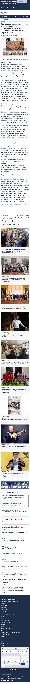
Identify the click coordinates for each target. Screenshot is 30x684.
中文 (17, 7)
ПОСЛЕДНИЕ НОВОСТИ (10, 492)
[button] (15, 44)
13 (16, 659)
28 (19, 663)
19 (12, 661)
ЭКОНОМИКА (4, 605)
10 (4, 659)
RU (3, 7)
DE (7, 7)
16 (27, 659)
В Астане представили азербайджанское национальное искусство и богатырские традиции (14, 475)
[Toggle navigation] (27, 12)
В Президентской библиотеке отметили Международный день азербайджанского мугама (14, 280)
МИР (2, 618)
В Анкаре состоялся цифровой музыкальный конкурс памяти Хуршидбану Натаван (15, 363)
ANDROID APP (4, 643)
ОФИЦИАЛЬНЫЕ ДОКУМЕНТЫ (9, 601)
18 (8, 661)
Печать (13, 35)
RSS (2, 641)
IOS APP (3, 645)
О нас (2, 631)
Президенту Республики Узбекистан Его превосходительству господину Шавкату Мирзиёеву (14, 581)
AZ (1, 7)
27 (16, 663)
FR (9, 7)
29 (23, 663)
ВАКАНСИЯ (4, 637)
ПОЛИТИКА (4, 603)
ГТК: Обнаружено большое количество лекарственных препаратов (13, 560)
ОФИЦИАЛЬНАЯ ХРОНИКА (8, 599)
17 (4, 661)
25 (8, 663)
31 (4, 666)
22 (23, 661)
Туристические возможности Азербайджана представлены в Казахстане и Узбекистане (15, 307)
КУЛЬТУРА (5, 19)
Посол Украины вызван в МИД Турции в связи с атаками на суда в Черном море (13, 504)
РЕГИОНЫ (3, 607)
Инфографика (5, 622)
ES (11, 7)
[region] (15, 544)
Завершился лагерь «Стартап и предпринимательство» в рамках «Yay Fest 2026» (14, 511)
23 (27, 661)
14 (19, 659)
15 (23, 659)
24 (4, 663)
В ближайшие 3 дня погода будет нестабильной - (12, 526)
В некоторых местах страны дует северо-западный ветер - (14, 573)
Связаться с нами (6, 629)
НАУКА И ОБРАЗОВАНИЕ (7, 614)
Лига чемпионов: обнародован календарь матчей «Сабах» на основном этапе (14, 533)
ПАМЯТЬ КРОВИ (5, 620)
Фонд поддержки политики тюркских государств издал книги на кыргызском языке (13, 497)
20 (16, 661)
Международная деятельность (11, 633)
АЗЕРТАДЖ (24, 59)
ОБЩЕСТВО (4, 609)
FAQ (2, 639)
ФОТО (2, 626)
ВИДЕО (3, 624)
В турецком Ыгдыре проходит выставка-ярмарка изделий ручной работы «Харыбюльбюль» (13, 251)
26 (12, 663)
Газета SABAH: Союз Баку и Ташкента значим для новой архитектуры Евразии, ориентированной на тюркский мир (14, 589)
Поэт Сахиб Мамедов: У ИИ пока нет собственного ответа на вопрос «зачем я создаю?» (13, 335)
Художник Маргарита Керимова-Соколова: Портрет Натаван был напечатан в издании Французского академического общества (14, 419)
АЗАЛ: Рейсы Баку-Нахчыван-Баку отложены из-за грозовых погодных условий (12, 519)
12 (12, 659)
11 (8, 659)
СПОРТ (3, 616)
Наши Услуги (5, 635)
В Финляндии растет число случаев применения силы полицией (12, 554)
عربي (14, 7)
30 (27, 663)
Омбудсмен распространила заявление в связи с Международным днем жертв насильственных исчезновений (14, 540)
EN (5, 7)
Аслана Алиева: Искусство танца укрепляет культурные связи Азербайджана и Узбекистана (14, 391)
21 (19, 661)
